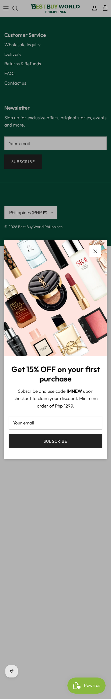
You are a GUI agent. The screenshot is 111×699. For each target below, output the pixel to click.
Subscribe (55, 441)
